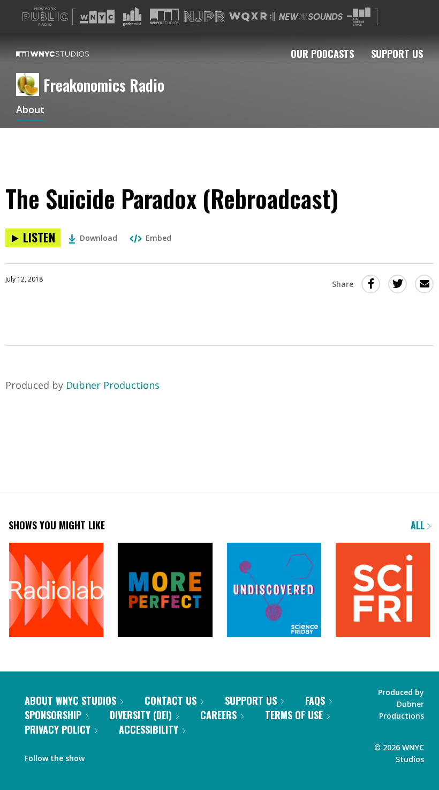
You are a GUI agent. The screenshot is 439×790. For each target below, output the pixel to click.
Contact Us (170, 700)
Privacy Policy (57, 729)
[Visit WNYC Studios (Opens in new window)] (164, 16)
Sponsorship (53, 715)
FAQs (315, 700)
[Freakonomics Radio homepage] (29, 85)
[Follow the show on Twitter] (121, 755)
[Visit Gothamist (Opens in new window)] (132, 16)
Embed (158, 238)
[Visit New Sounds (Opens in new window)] (311, 16)
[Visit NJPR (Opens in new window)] (204, 17)
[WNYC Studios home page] (66, 53)
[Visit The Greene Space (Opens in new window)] (358, 17)
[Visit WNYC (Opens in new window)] (97, 17)
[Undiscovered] (274, 591)
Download (98, 238)
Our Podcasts (322, 54)
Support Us (397, 54)
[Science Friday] (382, 591)
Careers (218, 715)
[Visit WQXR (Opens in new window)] (252, 17)
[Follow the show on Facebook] (100, 755)
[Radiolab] (56, 591)
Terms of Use (294, 715)
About (30, 110)
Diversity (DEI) (141, 715)
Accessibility (148, 729)
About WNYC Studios (70, 700)
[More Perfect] (165, 591)
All (419, 525)
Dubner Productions (113, 385)
